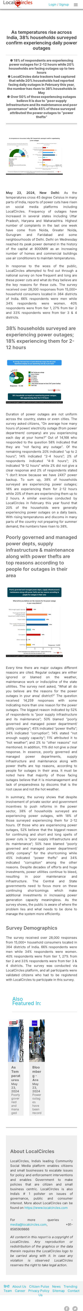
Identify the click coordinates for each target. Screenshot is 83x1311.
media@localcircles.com (28, 1224)
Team (8, 1291)
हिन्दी (6, 1286)
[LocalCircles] (18, 4)
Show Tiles (76, 4)
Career (20, 1291)
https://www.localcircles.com (46, 1208)
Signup (64, 4)
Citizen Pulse (39, 1286)
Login (52, 4)
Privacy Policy (38, 1291)
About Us (19, 1286)
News (56, 1286)
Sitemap (58, 1291)
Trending (70, 1286)
